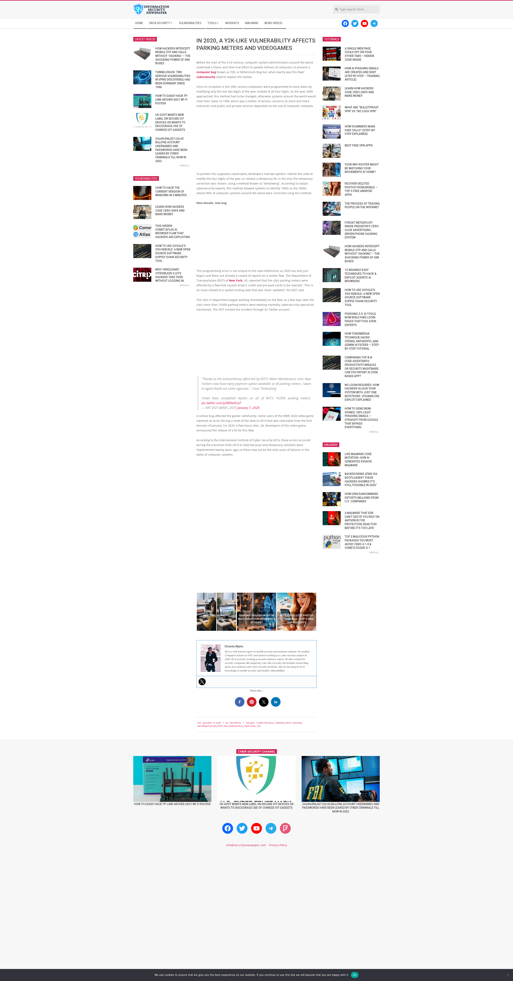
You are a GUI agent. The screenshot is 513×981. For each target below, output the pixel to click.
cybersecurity (283, 722)
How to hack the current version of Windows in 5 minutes (171, 191)
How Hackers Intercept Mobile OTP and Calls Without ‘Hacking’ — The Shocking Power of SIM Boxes (172, 56)
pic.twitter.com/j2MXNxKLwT (221, 403)
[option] (216, 612)
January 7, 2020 (248, 408)
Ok (354, 974)
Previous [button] (193, 612)
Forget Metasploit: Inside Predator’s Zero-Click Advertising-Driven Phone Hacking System (362, 230)
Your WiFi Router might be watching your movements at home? (362, 168)
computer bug (206, 72)
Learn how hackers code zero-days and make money (170, 210)
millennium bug (233, 726)
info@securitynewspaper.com (246, 845)
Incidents (235, 722)
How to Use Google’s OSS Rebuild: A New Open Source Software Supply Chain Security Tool (172, 253)
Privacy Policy (278, 845)
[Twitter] (202, 681)
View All (184, 165)
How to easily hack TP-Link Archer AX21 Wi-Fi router (171, 99)
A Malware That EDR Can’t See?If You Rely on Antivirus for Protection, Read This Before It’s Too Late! (362, 520)
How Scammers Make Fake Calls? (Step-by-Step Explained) (360, 130)
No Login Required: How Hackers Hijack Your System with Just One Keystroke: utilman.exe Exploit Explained (362, 392)
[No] (508, 975)
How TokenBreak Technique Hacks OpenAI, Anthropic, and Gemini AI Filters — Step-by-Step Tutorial (362, 341)
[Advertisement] (256, 141)
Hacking (297, 722)
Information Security (210, 726)
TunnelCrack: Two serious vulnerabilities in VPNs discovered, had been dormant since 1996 (172, 80)
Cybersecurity (205, 77)
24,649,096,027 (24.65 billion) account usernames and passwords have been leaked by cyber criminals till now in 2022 (171, 150)
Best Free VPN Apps (359, 145)
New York (235, 280)
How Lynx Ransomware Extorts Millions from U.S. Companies (362, 497)
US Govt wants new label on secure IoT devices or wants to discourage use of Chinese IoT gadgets (170, 122)
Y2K (259, 726)
